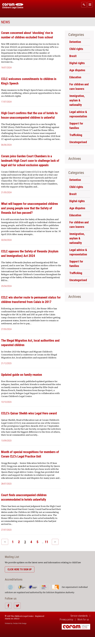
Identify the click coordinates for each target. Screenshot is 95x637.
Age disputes (77, 70)
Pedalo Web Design (19, 623)
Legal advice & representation (78, 114)
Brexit (73, 56)
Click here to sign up (20, 569)
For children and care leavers (79, 87)
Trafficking (75, 135)
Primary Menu (90, 4)
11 (46, 542)
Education (75, 77)
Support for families (76, 126)
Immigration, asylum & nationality (77, 100)
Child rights (76, 49)
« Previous (4, 542)
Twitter (17, 606)
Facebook (8, 606)
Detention (75, 42)
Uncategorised (78, 142)
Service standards (79, 615)
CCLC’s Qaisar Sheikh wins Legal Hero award (29, 413)
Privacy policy (66, 619)
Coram (12, 6)
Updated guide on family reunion (21, 375)
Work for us (83, 619)
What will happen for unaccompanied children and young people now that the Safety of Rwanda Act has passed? (29, 208)
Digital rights (77, 63)
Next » (55, 542)
